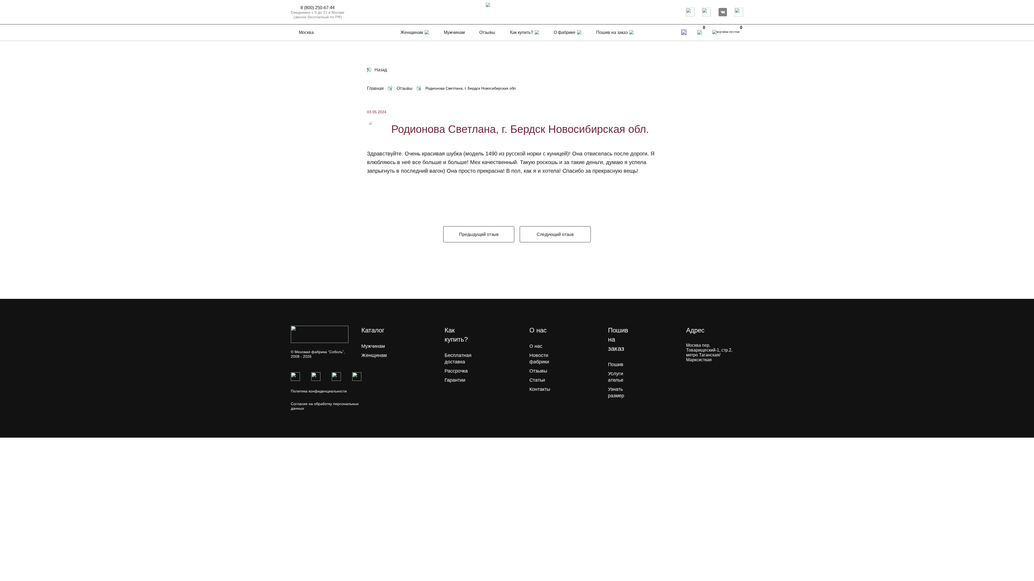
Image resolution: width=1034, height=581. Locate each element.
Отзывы (538, 371)
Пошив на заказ (612, 32)
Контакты (539, 389)
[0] (699, 32)
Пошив (615, 364)
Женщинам (374, 355)
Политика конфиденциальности (319, 391)
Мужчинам (373, 346)
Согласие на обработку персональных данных (325, 406)
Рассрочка (456, 371)
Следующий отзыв (555, 234)
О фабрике (564, 32)
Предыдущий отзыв (479, 234)
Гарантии (455, 380)
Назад (381, 70)
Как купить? (521, 32)
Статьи (537, 380)
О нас (535, 346)
